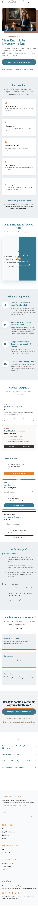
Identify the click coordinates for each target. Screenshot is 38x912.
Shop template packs (19, 473)
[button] (2, 1)
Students (5, 829)
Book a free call (19, 419)
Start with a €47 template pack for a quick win (19, 722)
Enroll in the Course (19, 537)
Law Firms (5, 835)
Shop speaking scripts (21, 69)
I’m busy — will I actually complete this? (16, 761)
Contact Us (6, 852)
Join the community (7, 69)
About (4, 849)
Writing (31, 69)
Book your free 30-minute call (19, 711)
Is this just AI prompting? (11, 754)
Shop (4, 838)
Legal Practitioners (8, 832)
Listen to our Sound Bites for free (19, 718)
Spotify (12, 446)
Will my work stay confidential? (13, 767)
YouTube (27, 446)
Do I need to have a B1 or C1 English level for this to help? (17, 747)
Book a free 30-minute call (19, 62)
